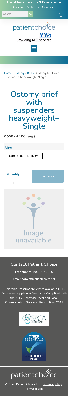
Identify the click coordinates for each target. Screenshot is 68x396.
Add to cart (48, 176)
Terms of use (34, 389)
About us (18, 7)
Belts (30, 73)
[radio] (24, 156)
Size (8, 148)
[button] (34, 48)
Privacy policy (52, 384)
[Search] (30, 14)
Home (8, 73)
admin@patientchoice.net (38, 279)
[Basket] (60, 15)
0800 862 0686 (42, 272)
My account (48, 7)
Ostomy (19, 73)
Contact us (33, 7)
